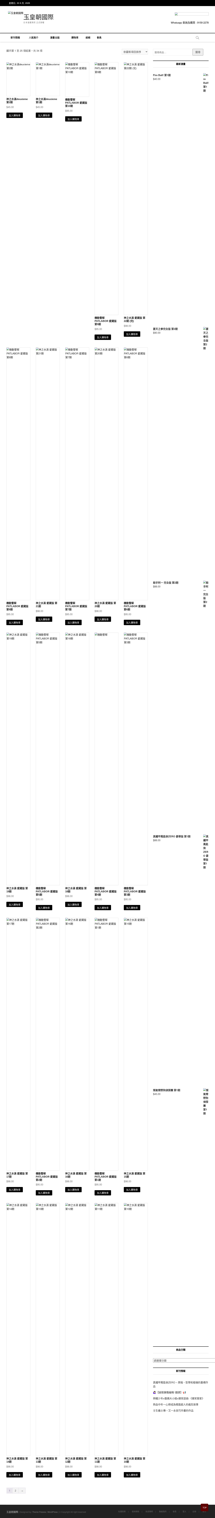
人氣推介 (34, 37)
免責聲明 (149, 1511)
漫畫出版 (55, 37)
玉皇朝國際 (38, 17)
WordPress (53, 1511)
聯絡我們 (162, 1511)
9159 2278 (203, 22)
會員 (99, 37)
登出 (204, 1511)
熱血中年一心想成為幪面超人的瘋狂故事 (175, 1404)
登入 (184, 1511)
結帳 (87, 37)
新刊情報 (15, 37)
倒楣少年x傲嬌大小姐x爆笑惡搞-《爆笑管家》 (178, 1398)
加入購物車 (14, 115)
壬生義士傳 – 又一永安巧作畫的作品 (173, 1410)
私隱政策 (122, 1511)
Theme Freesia (39, 1511)
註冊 (194, 1511)
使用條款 (135, 1511)
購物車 (73, 37)
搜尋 (197, 52)
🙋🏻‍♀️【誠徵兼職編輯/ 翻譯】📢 (169, 1392)
